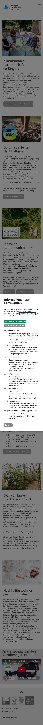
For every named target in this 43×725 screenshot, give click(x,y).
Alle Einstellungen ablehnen (14, 325)
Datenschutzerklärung (27, 314)
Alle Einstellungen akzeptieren (15, 322)
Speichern (8, 425)
